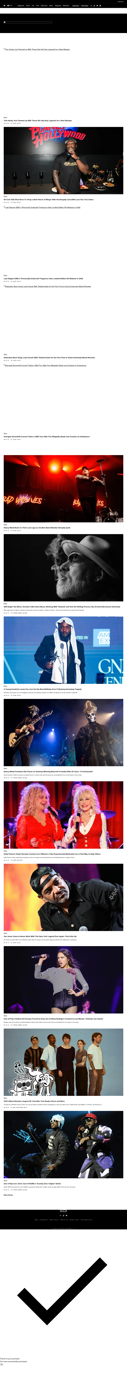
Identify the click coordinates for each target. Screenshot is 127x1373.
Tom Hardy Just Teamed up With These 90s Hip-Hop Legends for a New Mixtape (38, 121)
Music (51, 5)
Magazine (21, 5)
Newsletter (84, 5)
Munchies (44, 5)
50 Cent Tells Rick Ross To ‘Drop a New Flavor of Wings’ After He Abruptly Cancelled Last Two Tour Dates (48, 200)
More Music (8, 1194)
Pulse (28, 5)
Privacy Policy (54, 1219)
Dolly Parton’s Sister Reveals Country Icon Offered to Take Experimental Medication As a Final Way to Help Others (52, 854)
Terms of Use (64, 1219)
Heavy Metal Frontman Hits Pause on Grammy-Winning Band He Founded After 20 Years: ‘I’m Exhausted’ (48, 772)
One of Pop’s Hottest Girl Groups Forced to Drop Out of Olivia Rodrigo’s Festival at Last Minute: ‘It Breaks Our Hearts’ (53, 1019)
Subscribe (75, 5)
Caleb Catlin (17, 123)
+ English (120, 1)
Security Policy (74, 1219)
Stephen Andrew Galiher (20, 613)
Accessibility (44, 1219)
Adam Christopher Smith (20, 1107)
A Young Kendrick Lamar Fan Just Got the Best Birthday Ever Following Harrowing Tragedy (43, 689)
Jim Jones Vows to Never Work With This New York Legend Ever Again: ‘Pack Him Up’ (40, 936)
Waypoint (58, 5)
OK (2, 1364)
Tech (37, 5)
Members (66, 5)
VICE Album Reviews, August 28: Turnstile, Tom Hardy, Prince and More (34, 1101)
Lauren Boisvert (17, 860)
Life (33, 5)
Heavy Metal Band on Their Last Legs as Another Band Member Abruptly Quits (37, 528)
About (36, 1219)
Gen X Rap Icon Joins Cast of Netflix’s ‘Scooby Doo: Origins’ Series (32, 1184)
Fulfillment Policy (86, 1219)
